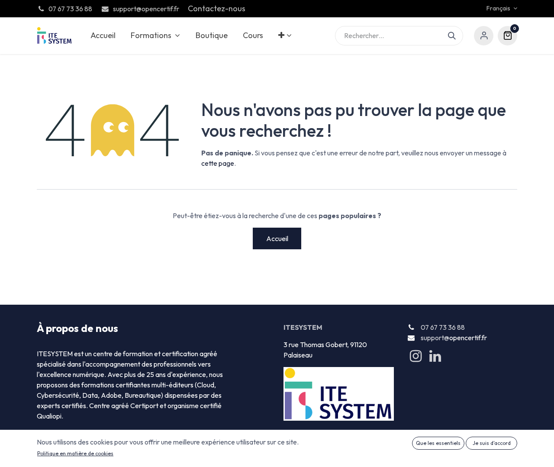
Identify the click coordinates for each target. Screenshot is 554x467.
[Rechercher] (455, 35)
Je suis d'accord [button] (492, 443)
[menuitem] (103, 35)
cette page (217, 163)
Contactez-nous (216, 8)
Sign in (483, 35)
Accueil (277, 238)
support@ (435, 337)
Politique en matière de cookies (75, 453)
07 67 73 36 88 (443, 327)
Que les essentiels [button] (438, 443)
